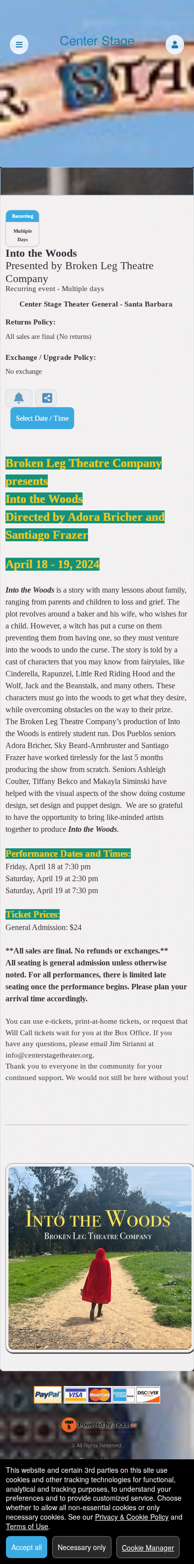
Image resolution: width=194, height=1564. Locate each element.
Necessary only (82, 1547)
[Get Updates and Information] (19, 398)
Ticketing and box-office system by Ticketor (99, 1426)
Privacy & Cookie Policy (132, 1517)
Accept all (26, 1547)
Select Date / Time (42, 418)
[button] (175, 44)
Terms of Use (27, 1526)
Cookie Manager (148, 1548)
